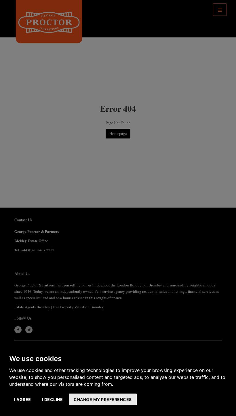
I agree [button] (22, 399)
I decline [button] (52, 399)
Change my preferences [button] (103, 399)
